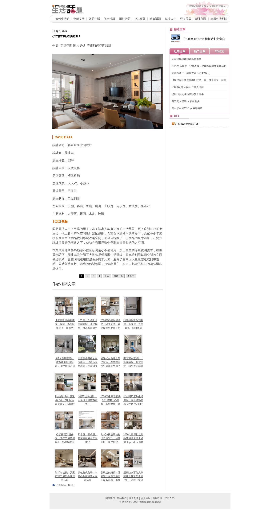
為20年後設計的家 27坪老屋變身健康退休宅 (65, 476)
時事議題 (155, 19)
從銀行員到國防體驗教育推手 (188, 94)
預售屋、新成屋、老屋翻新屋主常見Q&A (88, 438)
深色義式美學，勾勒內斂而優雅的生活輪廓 (88, 476)
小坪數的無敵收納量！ (66, 36)
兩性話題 (124, 19)
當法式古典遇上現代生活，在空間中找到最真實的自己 (110, 362)
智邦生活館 (62, 19)
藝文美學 (185, 19)
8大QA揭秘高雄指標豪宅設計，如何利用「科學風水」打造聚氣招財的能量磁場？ (110, 442)
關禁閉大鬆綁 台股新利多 (186, 101)
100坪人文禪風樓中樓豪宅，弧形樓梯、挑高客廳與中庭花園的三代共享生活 (88, 328)
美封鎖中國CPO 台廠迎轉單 (187, 108)
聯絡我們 (121, 498)
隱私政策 (157, 498)
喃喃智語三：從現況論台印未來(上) (191, 73)
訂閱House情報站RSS (186, 123)
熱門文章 (199, 51)
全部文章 (79, 19)
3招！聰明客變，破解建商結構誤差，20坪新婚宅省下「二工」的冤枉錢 (65, 366)
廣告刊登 (133, 498)
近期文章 (179, 51)
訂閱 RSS (169, 498)
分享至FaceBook (65, 485)
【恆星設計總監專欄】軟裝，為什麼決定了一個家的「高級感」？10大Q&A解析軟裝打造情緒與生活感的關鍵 (199, 80)
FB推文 (219, 51)
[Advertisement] (198, 196)
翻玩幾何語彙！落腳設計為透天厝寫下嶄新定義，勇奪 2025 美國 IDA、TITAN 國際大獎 (110, 480)
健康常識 (109, 19)
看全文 (130, 276)
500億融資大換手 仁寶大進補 (188, 87)
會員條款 (145, 498)
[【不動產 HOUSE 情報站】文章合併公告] (175, 42)
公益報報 (140, 19)
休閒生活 (94, 19)
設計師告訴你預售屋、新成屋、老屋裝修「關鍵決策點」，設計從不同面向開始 (133, 328)
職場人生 (170, 19)
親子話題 (201, 19)
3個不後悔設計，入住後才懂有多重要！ (88, 400)
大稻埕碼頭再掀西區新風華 (186, 59)
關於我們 (110, 498)
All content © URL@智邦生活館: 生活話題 (140, 501)
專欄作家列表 (219, 19)
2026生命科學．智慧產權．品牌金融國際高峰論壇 (199, 66)
